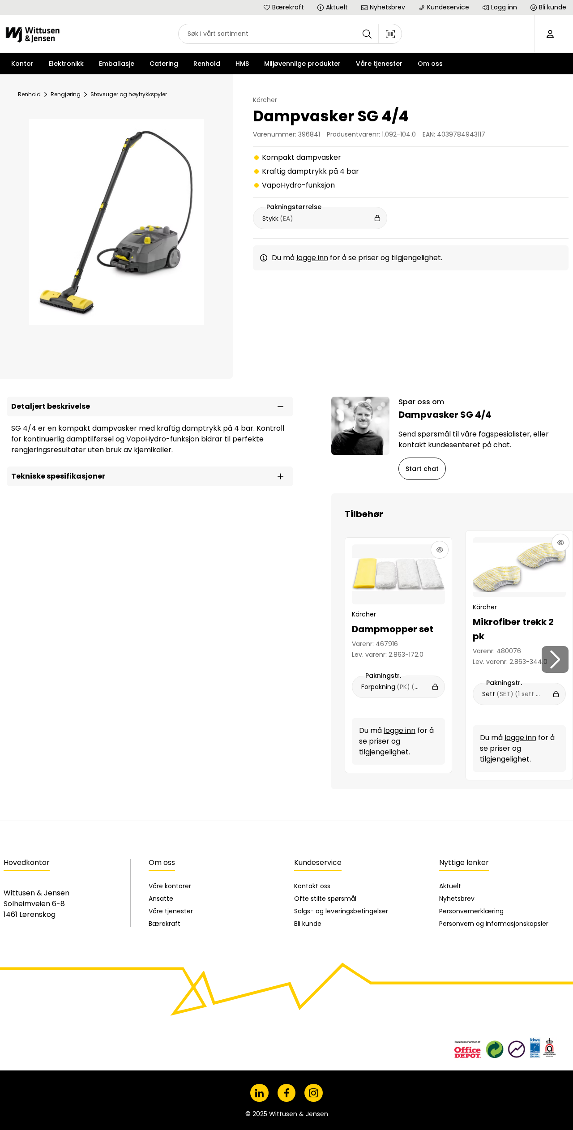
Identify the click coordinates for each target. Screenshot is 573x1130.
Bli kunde (307, 923)
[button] (150, 406)
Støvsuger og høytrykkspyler (128, 94)
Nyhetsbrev (457, 898)
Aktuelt (450, 886)
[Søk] (367, 34)
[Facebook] (287, 1093)
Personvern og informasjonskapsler (493, 923)
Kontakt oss (312, 886)
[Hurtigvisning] (440, 550)
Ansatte (161, 898)
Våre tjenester (171, 911)
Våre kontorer (170, 886)
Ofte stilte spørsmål (325, 898)
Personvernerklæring (471, 911)
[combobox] (290, 34)
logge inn (312, 258)
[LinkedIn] (259, 1093)
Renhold (29, 94)
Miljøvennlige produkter (302, 63)
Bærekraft (164, 923)
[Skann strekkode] (390, 34)
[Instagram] (313, 1093)
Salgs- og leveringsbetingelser (341, 911)
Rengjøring (66, 94)
